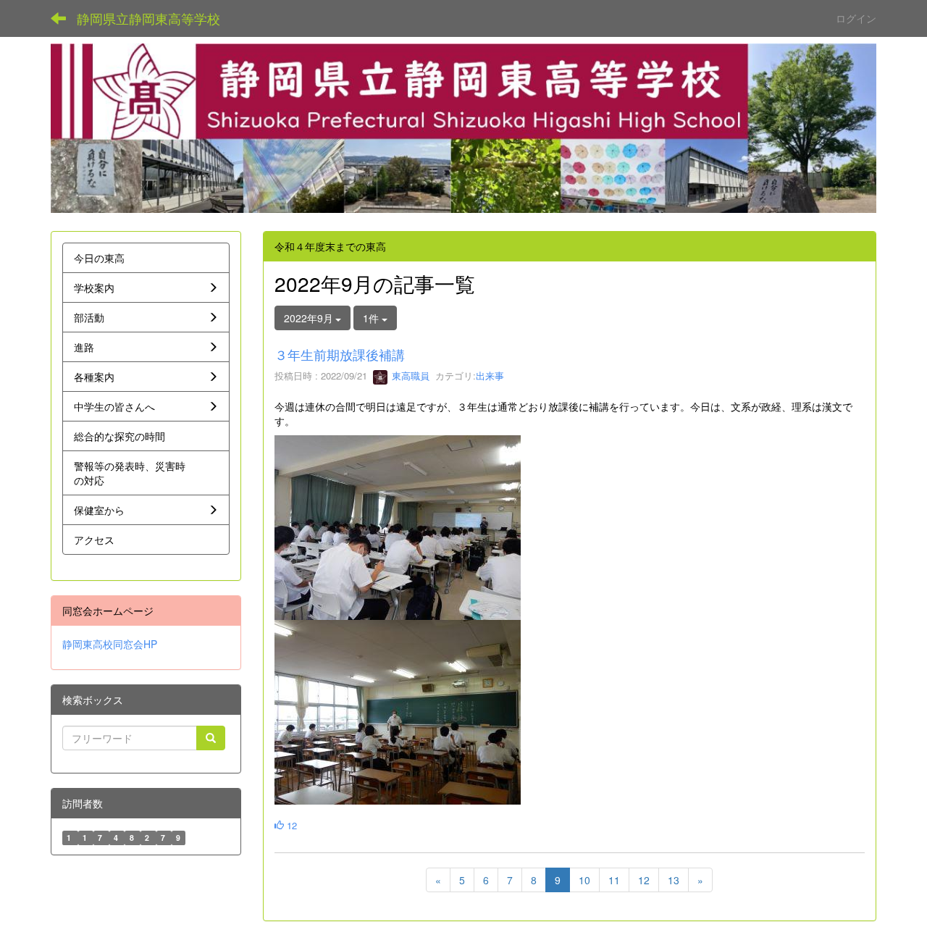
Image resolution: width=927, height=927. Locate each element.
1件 (372, 318)
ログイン (856, 18)
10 (584, 880)
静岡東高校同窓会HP (109, 644)
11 (614, 880)
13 (673, 880)
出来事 (490, 375)
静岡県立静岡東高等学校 (148, 18)
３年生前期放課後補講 (339, 354)
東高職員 (409, 375)
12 (290, 825)
